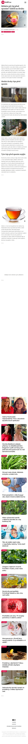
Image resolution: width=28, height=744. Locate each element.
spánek (13, 31)
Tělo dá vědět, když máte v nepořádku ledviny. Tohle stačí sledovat (13, 544)
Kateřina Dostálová (9, 29)
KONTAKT (14, 724)
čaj (2, 31)
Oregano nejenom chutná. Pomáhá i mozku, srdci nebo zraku (12, 568)
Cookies (14, 722)
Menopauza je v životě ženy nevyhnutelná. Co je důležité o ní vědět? (14, 640)
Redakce (14, 728)
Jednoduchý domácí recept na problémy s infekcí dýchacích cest (13, 689)
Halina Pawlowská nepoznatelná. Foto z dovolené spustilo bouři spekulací (13, 418)
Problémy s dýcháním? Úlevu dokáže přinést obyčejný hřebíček (12, 665)
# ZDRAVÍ (4, 397)
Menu (25, 2)
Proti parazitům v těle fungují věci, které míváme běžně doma (13, 496)
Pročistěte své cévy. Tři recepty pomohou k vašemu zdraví (13, 617)
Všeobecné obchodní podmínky (14, 726)
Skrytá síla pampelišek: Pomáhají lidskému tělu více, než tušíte (12, 593)
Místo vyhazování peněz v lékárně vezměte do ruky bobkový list (11, 519)
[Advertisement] (14, 49)
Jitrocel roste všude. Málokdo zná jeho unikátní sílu (12, 473)
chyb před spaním (7, 31)
